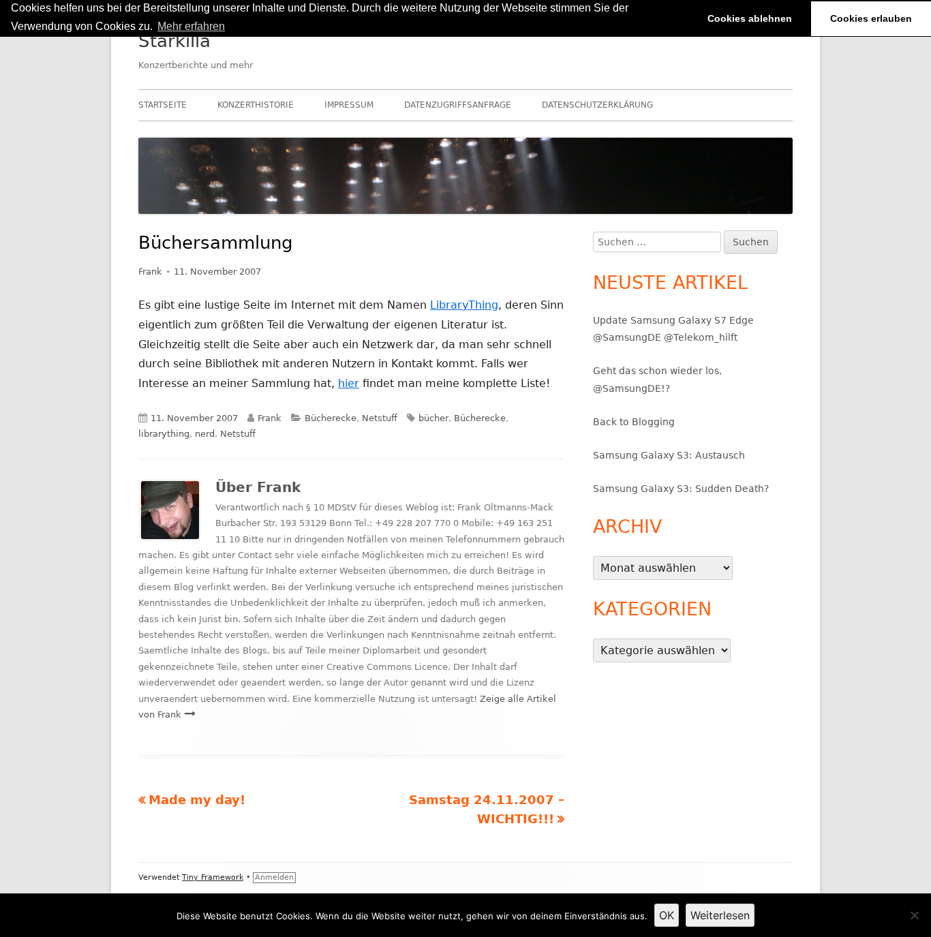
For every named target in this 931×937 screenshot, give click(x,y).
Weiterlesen (720, 915)
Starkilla (174, 41)
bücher (433, 418)
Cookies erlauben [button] (871, 18)
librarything (163, 434)
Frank (150, 271)
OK (666, 915)
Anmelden (274, 877)
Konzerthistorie (255, 105)
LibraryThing (464, 304)
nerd (205, 434)
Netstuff (379, 418)
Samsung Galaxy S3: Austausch (669, 455)
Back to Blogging (634, 421)
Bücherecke (330, 418)
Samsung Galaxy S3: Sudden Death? (681, 488)
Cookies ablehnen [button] (749, 18)
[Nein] (914, 915)
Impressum (348, 105)
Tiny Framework (212, 877)
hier (348, 383)
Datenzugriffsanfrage (457, 105)
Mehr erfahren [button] (191, 26)
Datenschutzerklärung (597, 105)
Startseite (162, 105)
